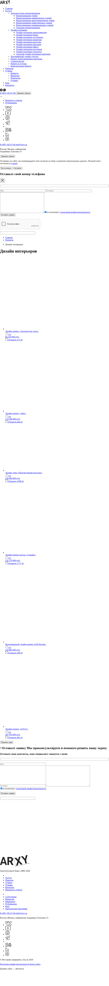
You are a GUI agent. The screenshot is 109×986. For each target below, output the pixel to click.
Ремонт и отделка (19, 64)
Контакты (9, 85)
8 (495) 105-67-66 (8, 93)
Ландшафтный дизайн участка (24, 56)
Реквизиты (15, 78)
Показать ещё (6, 742)
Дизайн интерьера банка (27, 35)
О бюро (8, 71)
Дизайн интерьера (19, 30)
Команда (14, 73)
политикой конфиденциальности (75, 212)
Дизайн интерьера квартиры (29, 40)
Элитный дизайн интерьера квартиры (33, 54)
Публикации (11, 103)
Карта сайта (35, 964)
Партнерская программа (16, 909)
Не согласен (6, 168)
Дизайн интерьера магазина (28, 44)
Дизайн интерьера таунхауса (29, 52)
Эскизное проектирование (28, 28)
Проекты (9, 68)
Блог (7, 83)
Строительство (17, 61)
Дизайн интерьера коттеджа (28, 42)
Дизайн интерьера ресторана (29, 49)
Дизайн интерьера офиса (27, 47)
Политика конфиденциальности (15, 964)
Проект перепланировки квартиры (26, 59)
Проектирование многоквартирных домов (35, 20)
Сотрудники (10, 897)
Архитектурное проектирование (25, 13)
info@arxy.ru (21, 144)
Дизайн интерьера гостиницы (29, 37)
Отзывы (14, 80)
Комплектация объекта (21, 66)
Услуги (8, 11)
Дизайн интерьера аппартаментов (31, 32)
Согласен (17, 168)
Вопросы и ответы (13, 100)
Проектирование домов (26, 16)
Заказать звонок (23, 93)
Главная (8, 8)
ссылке (14, 163)
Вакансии (15, 76)
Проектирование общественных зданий (34, 23)
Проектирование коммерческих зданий (34, 18)
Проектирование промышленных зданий (34, 25)
